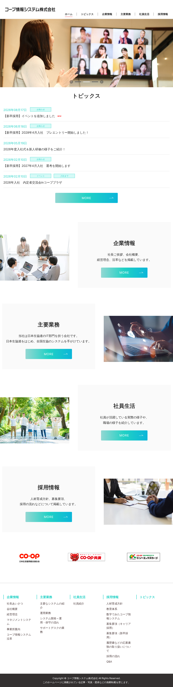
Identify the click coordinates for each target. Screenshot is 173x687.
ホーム (68, 14)
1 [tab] (78, 81)
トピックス (147, 597)
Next (101, 82)
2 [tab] (86, 81)
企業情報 (13, 597)
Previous (71, 82)
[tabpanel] (86, 53)
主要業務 (46, 597)
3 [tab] (95, 81)
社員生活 (79, 597)
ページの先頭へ (166, 591)
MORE (86, 198)
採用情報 (112, 597)
